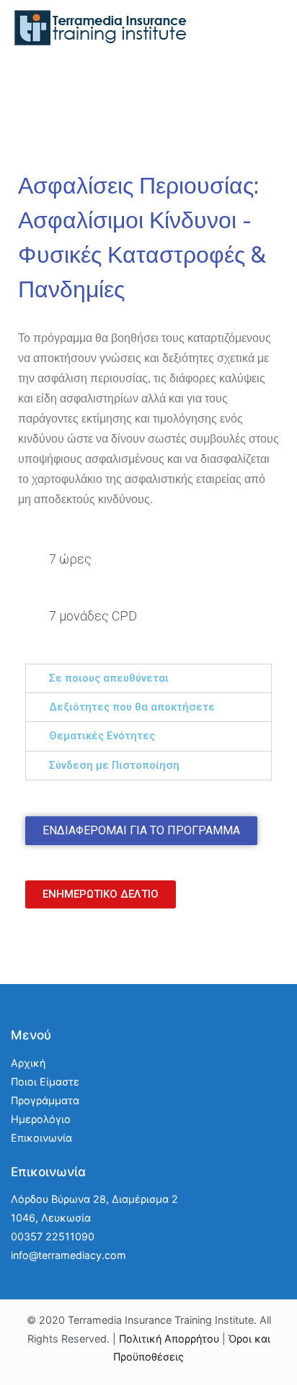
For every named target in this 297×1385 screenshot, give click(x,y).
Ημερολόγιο (41, 1119)
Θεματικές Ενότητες (102, 736)
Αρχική (28, 1063)
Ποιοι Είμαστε (45, 1081)
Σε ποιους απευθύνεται (109, 678)
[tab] (148, 678)
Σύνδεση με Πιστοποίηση (114, 765)
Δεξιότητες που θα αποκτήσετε (132, 707)
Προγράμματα (45, 1100)
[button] (141, 830)
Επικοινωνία (41, 1138)
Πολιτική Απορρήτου (169, 1338)
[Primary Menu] (271, 35)
